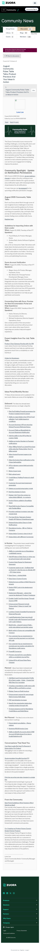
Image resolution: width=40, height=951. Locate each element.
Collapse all (13, 61)
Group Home (12, 27)
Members (25, 36)
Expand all (6, 61)
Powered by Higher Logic (20, 950)
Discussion (21, 27)
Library (9, 33)
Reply (6, 122)
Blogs (23, 33)
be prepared (23, 188)
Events (9, 36)
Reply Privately (14, 122)
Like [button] (33, 90)
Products (4, 27)
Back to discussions (13, 56)
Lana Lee (20, 112)
